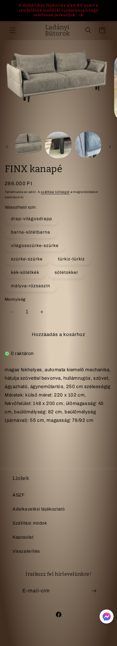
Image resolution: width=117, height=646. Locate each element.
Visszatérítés (26, 551)
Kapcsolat (22, 537)
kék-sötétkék (25, 272)
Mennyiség (15, 299)
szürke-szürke (27, 259)
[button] (12, 30)
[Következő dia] (110, 147)
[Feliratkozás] (94, 591)
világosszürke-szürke (35, 245)
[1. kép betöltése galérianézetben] (28, 145)
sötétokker (66, 272)
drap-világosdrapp (31, 218)
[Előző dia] (7, 147)
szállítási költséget (55, 192)
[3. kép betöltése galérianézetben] (88, 145)
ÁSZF (18, 495)
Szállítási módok (29, 523)
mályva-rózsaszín (30, 286)
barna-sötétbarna (30, 232)
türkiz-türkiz (71, 259)
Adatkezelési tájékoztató (38, 509)
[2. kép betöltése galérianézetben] (58, 145)
